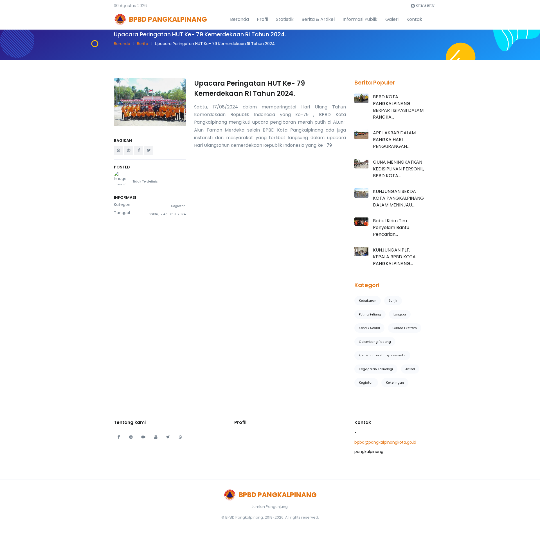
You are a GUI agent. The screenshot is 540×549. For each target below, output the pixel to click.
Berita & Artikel (318, 19)
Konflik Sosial (369, 328)
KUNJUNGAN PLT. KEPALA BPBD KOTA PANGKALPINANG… (394, 257)
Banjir (393, 300)
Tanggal (122, 212)
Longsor (399, 314)
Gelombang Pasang (375, 341)
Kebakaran (367, 300)
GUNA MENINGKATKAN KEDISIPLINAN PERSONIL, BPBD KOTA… (398, 169)
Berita (142, 43)
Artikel (410, 369)
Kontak (414, 19)
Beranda (239, 19)
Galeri (392, 19)
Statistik (285, 19)
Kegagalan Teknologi (376, 369)
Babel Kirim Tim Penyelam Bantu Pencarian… (391, 227)
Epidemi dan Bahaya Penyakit (382, 355)
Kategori (122, 204)
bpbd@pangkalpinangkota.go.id (385, 442)
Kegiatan (366, 382)
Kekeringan (395, 382)
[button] (130, 6)
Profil (262, 19)
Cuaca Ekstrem (404, 328)
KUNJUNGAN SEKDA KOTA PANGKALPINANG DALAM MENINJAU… (398, 198)
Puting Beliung (370, 314)
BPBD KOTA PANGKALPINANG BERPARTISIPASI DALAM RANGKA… (398, 107)
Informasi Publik (360, 19)
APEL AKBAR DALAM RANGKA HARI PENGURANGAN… (394, 140)
